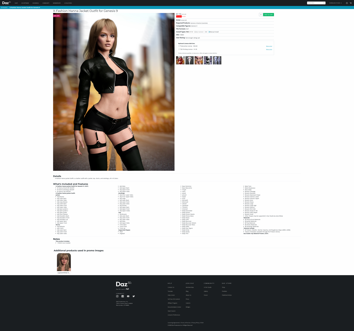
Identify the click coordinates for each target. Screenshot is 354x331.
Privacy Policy (195, 322)
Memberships (57, 3)
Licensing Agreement (174, 322)
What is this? (269, 46)
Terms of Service (185, 322)
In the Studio (207, 287)
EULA (202, 322)
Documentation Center (174, 307)
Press (187, 299)
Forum (206, 295)
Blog (187, 291)
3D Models (36, 3)
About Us (188, 295)
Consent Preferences (174, 315)
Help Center (171, 295)
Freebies (224, 291)
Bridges (188, 307)
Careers (188, 303)
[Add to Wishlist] (261, 14)
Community (45, 3)
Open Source (171, 311)
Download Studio (334, 3)
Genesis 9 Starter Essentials (199, 23)
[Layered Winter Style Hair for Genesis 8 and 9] (64, 262)
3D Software (25, 3)
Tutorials (170, 291)
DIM (206, 32)
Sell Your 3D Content (174, 299)
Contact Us (171, 287)
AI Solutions (68, 3)
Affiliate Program (172, 303)
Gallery (206, 291)
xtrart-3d (184, 20)
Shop (16, 3)
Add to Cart (268, 14)
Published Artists (227, 295)
